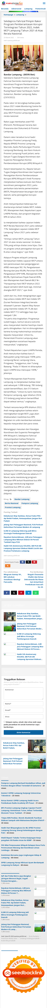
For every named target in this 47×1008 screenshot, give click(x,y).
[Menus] (44, 3)
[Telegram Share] (28, 593)
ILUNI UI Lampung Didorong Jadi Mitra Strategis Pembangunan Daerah (29, 636)
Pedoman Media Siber (9, 938)
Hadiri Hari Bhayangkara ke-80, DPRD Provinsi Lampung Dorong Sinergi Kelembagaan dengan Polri (21, 830)
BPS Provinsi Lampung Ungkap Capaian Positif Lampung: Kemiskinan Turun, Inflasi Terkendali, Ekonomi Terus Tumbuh (22, 810)
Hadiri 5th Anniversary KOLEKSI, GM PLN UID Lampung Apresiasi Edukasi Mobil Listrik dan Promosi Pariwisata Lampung (23, 548)
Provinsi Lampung (12, 507)
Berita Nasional (11, 503)
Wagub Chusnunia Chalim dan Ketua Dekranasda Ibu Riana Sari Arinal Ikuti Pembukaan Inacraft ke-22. (33, 579)
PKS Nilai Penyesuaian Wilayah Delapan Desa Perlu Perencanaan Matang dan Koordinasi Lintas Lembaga (23, 847)
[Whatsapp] (36, 593)
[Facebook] (22, 562)
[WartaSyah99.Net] (12, 3)
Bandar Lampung (22, 499)
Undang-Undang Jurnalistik (30, 938)
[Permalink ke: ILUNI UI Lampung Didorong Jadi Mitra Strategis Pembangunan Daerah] (10, 637)
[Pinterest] (34, 562)
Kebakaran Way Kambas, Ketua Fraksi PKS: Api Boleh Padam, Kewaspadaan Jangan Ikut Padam (23, 518)
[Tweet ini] (14, 593)
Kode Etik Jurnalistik (8, 940)
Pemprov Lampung (30, 503)
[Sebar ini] (7, 593)
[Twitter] (28, 562)
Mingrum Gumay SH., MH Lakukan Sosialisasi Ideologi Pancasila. (13, 577)
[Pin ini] (21, 593)
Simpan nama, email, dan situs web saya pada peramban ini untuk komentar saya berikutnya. (22, 724)
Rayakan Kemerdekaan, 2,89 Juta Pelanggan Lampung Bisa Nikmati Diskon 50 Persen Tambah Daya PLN (23, 539)
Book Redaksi (34, 936)
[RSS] (7, 565)
